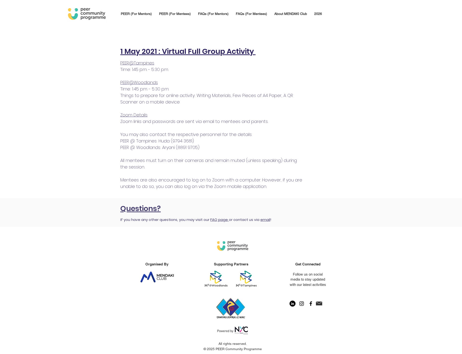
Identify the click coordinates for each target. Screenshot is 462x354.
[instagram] (302, 304)
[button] (318, 14)
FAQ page (219, 219)
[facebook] (311, 304)
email (265, 219)
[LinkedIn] (292, 304)
